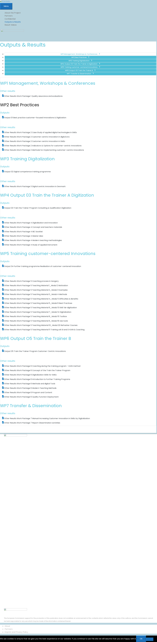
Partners (9, 629)
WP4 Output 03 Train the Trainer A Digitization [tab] (78, 64)
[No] (149, 639)
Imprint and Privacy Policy (16, 632)
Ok (141, 638)
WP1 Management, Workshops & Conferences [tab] (79, 54)
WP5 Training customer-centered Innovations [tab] (79, 67)
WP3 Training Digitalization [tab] (79, 61)
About (7, 626)
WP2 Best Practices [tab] (79, 57)
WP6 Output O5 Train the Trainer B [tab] (79, 70)
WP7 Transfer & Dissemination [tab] (79, 74)
